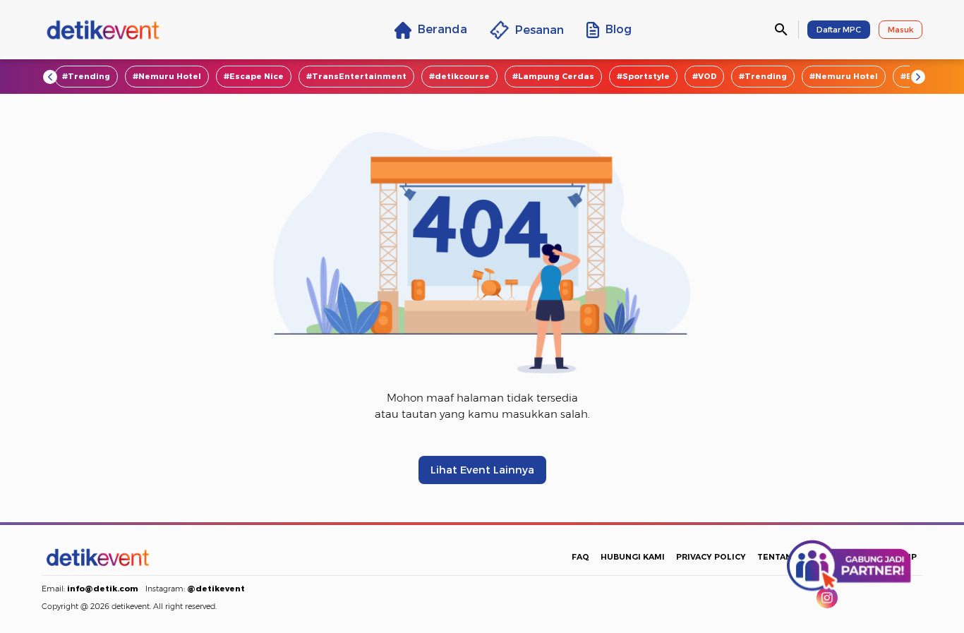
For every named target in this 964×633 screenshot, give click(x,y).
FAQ (580, 557)
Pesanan (539, 30)
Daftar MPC (839, 30)
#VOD (704, 76)
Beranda (442, 29)
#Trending (86, 76)
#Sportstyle (643, 76)
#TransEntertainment (356, 76)
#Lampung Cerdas (553, 76)
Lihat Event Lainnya (482, 470)
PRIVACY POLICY (711, 557)
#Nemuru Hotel (167, 76)
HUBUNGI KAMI (633, 557)
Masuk (900, 30)
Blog (618, 29)
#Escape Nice (254, 76)
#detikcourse (459, 76)
